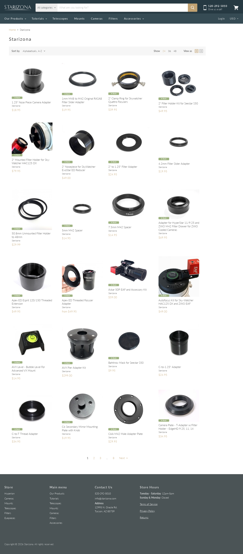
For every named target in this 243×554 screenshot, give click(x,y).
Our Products (14, 18)
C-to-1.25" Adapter (170, 367)
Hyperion (9, 493)
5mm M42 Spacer (72, 230)
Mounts (79, 18)
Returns (144, 517)
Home (12, 29)
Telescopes (60, 18)
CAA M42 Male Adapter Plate (125, 433)
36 (169, 51)
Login (221, 18)
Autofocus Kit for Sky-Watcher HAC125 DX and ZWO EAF (176, 302)
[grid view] (196, 51)
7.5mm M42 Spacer (119, 227)
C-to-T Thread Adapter (25, 433)
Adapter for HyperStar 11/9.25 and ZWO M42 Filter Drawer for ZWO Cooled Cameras (179, 226)
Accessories (133, 18)
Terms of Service (148, 504)
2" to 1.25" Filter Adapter (122, 166)
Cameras (97, 18)
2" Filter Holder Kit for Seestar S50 (178, 103)
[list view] (201, 51)
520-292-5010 (103, 493)
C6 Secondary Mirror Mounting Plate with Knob (80, 428)
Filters (113, 18)
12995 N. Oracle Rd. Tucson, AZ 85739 (106, 507)
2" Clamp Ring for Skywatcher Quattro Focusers (125, 100)
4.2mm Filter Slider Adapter (174, 163)
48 (175, 51)
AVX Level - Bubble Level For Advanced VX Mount (28, 368)
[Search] (192, 8)
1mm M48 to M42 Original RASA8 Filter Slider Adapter (82, 100)
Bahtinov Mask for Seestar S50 (126, 362)
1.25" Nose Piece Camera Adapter (31, 102)
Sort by (16, 51)
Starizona (16, 105)
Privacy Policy (147, 510)
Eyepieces (9, 517)
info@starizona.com (105, 498)
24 (164, 51)
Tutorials (38, 18)
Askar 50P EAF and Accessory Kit (127, 289)
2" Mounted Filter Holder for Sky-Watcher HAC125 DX (31, 161)
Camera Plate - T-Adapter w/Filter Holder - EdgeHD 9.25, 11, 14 (178, 426)
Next (122, 458)
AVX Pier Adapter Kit (74, 367)
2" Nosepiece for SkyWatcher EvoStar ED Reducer (78, 168)
